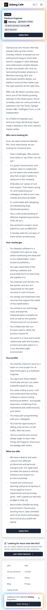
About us (11, 578)
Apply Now (23, 35)
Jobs (9, 565)
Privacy (27, 584)
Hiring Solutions (14, 571)
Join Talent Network (22, 554)
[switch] (35, 4)
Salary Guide (12, 590)
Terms (27, 578)
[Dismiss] (38, 598)
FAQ (26, 565)
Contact (28, 571)
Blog (9, 584)
